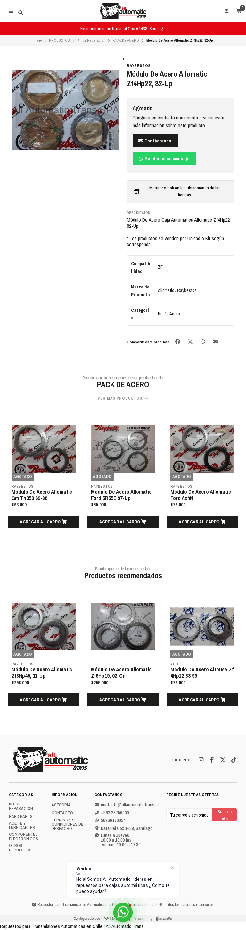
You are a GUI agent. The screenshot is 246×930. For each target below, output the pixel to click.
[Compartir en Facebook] (178, 341)
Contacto (62, 813)
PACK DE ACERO (125, 40)
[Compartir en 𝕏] (190, 341)
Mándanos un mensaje (166, 159)
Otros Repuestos (20, 847)
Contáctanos (157, 141)
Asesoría (61, 805)
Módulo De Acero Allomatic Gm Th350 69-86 (42, 494)
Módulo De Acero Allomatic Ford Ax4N (200, 494)
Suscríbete (224, 815)
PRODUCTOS (59, 40)
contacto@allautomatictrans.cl (130, 805)
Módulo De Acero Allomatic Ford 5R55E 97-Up (121, 494)
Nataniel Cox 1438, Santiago (126, 828)
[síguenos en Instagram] (200, 760)
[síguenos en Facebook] (211, 760)
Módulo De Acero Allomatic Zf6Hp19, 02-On (121, 672)
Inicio (37, 40)
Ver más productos (121, 398)
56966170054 (113, 820)
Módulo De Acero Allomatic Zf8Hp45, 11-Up (42, 672)
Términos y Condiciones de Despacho (67, 824)
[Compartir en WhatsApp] (203, 341)
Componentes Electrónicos (23, 836)
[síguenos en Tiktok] (233, 760)
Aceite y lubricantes (22, 825)
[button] (43, 522)
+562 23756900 (115, 813)
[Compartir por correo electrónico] (215, 341)
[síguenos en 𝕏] (222, 760)
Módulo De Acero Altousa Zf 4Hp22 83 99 (202, 672)
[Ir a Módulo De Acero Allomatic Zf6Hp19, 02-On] (123, 626)
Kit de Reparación (91, 40)
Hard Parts (21, 816)
